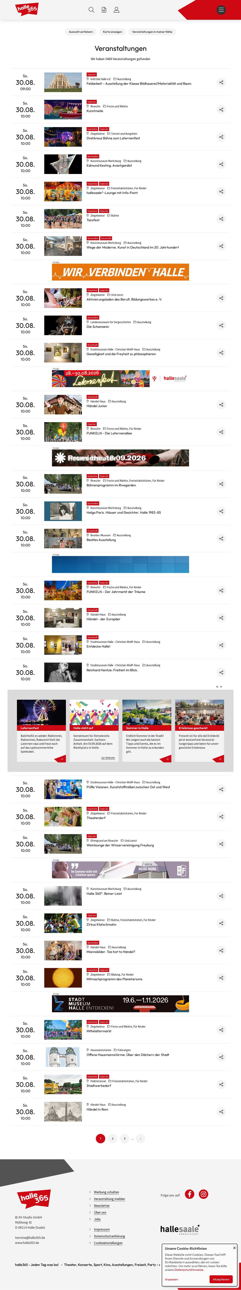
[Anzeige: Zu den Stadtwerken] (120, 272)
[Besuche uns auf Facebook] (189, 1194)
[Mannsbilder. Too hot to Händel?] (63, 950)
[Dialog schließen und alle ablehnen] (234, 1246)
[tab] (217, 687)
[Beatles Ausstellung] (63, 538)
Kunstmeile (95, 111)
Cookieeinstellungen (108, 1243)
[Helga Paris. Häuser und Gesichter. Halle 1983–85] (63, 511)
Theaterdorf (96, 818)
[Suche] (91, 10)
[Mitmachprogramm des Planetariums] (63, 978)
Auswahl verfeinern (81, 32)
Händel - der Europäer (103, 619)
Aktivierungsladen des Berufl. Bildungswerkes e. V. (124, 299)
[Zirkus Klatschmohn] (63, 923)
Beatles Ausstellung (101, 540)
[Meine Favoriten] (104, 10)
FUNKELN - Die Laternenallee (109, 433)
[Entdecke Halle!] (63, 645)
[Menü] (221, 10)
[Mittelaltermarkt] (63, 1030)
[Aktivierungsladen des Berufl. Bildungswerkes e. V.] (63, 298)
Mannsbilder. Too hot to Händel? (111, 952)
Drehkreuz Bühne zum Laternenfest (113, 138)
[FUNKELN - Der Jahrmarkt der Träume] (63, 590)
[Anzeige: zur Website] (120, 378)
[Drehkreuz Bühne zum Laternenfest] (63, 137)
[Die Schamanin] (63, 325)
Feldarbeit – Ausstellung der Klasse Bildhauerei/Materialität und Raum (139, 83)
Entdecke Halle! (98, 646)
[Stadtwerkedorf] (63, 1084)
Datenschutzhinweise (189, 1270)
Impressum (102, 1229)
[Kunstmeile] (63, 109)
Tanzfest (93, 220)
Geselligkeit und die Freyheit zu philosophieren (121, 354)
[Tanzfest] (63, 219)
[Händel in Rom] (63, 1111)
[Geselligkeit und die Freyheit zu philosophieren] (63, 352)
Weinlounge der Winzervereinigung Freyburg (120, 845)
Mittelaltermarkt (99, 1031)
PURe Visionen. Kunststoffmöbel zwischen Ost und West (128, 787)
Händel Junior (97, 406)
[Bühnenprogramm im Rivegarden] (63, 484)
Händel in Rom (97, 1109)
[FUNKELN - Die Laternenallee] (63, 432)
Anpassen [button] (171, 1279)
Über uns (100, 1212)
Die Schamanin (98, 326)
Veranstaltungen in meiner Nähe (152, 32)
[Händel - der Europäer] (63, 618)
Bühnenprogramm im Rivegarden (111, 485)
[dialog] (199, 1265)
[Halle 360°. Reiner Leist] (63, 896)
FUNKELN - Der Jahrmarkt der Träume (116, 592)
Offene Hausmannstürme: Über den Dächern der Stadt (128, 1055)
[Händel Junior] (63, 404)
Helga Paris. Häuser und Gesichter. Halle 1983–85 (124, 512)
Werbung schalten (106, 1192)
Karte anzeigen (112, 32)
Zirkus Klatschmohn (101, 924)
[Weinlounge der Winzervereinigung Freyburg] (63, 844)
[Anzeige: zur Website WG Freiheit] (120, 869)
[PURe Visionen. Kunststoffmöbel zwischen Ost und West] (63, 789)
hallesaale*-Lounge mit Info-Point (112, 193)
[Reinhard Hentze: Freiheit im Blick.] (63, 672)
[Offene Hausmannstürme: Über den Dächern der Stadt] (63, 1057)
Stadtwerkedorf (99, 1085)
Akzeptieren (221, 1279)
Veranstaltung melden (109, 1199)
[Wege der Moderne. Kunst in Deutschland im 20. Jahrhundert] (63, 246)
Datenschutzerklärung (109, 1236)
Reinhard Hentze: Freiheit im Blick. (112, 670)
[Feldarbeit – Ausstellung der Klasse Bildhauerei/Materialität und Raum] (63, 82)
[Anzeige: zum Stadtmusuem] (120, 1003)
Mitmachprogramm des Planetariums (114, 979)
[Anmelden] (116, 10)
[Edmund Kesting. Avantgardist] (63, 164)
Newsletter (102, 1205)
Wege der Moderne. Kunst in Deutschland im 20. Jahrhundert (133, 247)
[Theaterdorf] (63, 816)
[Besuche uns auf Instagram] (203, 1194)
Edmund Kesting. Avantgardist (109, 165)
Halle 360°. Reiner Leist (104, 893)
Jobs (97, 1219)
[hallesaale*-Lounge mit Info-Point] (63, 191)
